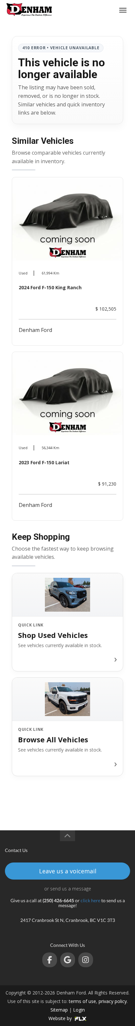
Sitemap (59, 1010)
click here (90, 900)
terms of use (82, 1001)
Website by (60, 1018)
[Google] (67, 959)
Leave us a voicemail (67, 871)
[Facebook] (49, 959)
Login (79, 1010)
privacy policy (113, 1001)
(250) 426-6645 (98, 10)
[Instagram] (85, 959)
